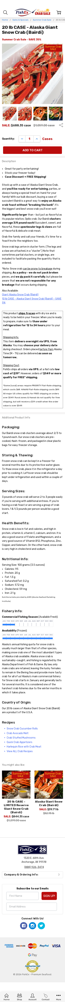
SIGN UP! (49, 896)
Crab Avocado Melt (18, 733)
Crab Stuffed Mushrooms (21, 737)
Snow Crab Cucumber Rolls (22, 728)
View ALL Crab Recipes (20, 751)
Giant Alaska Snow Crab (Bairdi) (20, 294)
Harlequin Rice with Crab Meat (24, 746)
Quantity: (8, 138)
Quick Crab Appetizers (19, 742)
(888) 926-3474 (34, 867)
